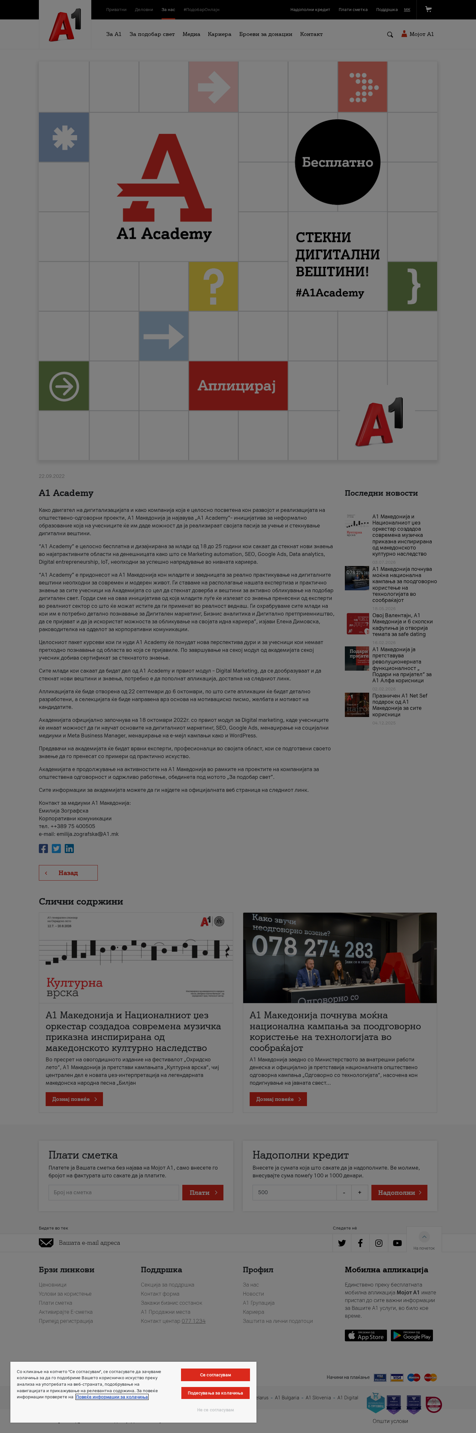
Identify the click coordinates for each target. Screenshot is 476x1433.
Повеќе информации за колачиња (112, 1396)
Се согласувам (215, 1374)
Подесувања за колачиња (216, 1393)
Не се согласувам (215, 1409)
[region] (133, 1392)
